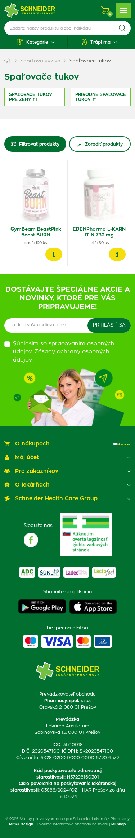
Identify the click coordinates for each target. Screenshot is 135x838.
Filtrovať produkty (39, 144)
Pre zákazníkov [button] (36, 471)
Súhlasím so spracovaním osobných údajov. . (63, 352)
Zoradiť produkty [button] (104, 144)
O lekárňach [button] (32, 485)
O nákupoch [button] (32, 444)
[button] (35, 42)
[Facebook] (31, 540)
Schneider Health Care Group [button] (56, 498)
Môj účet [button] (27, 457)
